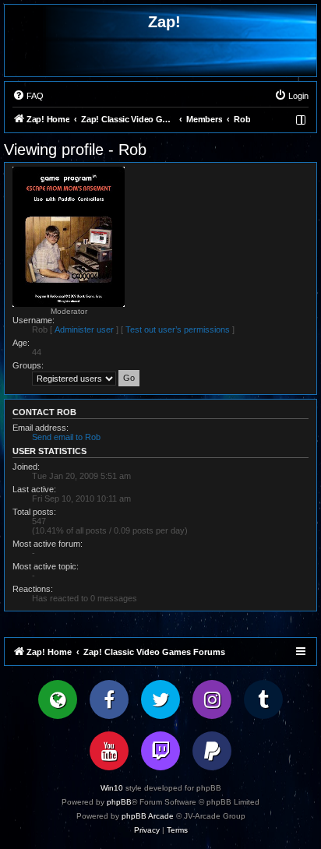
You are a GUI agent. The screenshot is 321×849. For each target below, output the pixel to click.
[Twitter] (160, 699)
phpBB (119, 802)
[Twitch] (160, 750)
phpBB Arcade (148, 816)
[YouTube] (109, 750)
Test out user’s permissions (177, 329)
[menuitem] (28, 95)
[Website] (57, 699)
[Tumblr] (263, 699)
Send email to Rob (66, 437)
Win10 (112, 788)
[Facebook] (109, 699)
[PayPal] (211, 750)
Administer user (84, 329)
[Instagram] (211, 699)
